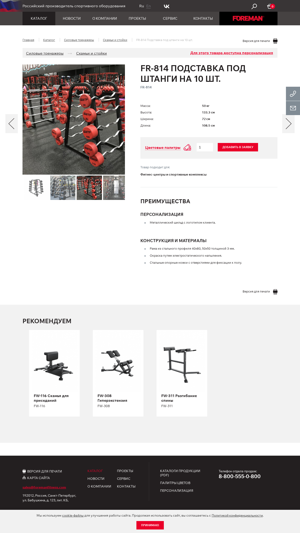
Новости (72, 18)
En (148, 6)
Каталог (39, 18)
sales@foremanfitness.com (44, 487)
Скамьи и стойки (115, 40)
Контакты (203, 18)
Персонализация (176, 490)
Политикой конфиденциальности (237, 515)
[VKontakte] (167, 6)
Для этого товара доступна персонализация (231, 52)
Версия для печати (44, 471)
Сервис (170, 18)
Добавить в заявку (237, 147)
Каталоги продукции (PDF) (180, 473)
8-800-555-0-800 (240, 476)
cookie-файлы (73, 515)
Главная (28, 40)
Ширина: (147, 119)
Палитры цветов (175, 483)
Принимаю (150, 525)
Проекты (137, 18)
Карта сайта (38, 478)
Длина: (145, 125)
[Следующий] (288, 123)
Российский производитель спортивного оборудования (73, 6)
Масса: (145, 106)
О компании (104, 18)
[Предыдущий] (11, 123)
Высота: (146, 112)
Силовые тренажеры (79, 40)
